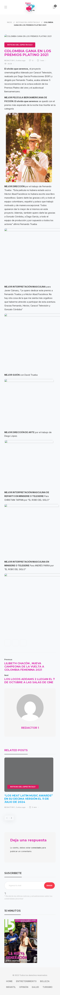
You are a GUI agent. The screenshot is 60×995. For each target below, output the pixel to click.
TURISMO (47, 987)
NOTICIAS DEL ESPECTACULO (28, 22)
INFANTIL (11, 987)
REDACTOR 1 (9, 60)
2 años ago (20, 807)
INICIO (9, 22)
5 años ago (20, 60)
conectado (36, 847)
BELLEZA (45, 981)
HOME (9, 981)
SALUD (35, 987)
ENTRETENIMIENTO (26, 981)
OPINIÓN (23, 987)
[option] (29, 784)
